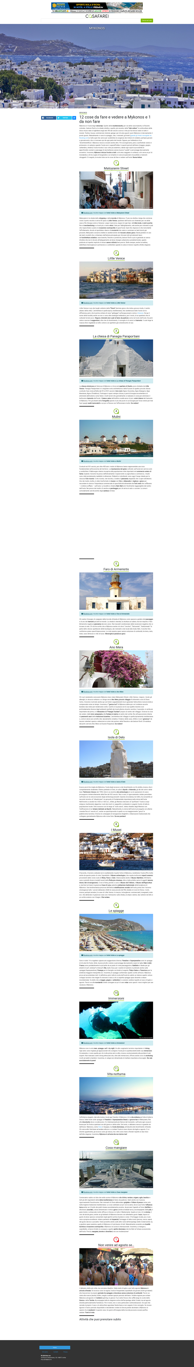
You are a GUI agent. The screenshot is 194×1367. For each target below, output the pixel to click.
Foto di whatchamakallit (146, 1037)
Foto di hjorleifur (189, 107)
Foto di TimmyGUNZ (147, 207)
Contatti (55, 1352)
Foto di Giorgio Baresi (147, 1284)
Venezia (140, 313)
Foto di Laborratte (148, 1187)
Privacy (65, 1352)
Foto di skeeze (148, 297)
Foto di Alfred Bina (147, 608)
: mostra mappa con (106, 213)
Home (55, 1347)
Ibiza (100, 1127)
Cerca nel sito (147, 20)
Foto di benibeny (148, 456)
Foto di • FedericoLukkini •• (145, 686)
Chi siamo (45, 1352)
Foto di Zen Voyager (147, 869)
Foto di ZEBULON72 (147, 776)
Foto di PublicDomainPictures (144, 1113)
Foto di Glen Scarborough (146, 375)
